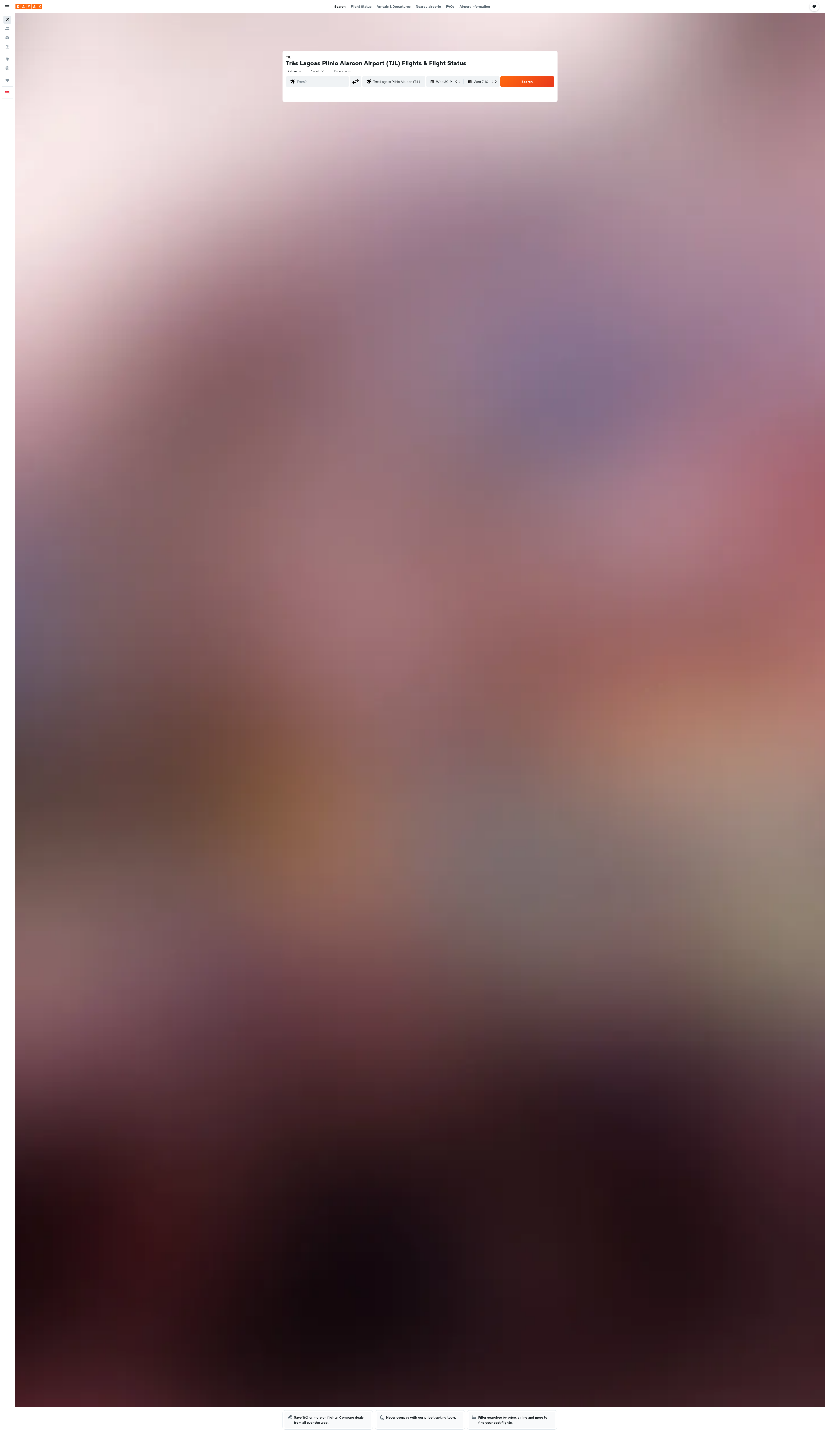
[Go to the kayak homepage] (28, 6)
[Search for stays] (7, 28)
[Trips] (7, 80)
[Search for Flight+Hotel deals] (7, 47)
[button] (7, 6)
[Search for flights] (7, 19)
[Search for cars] (7, 37)
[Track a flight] (7, 68)
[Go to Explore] (7, 59)
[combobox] (294, 71)
